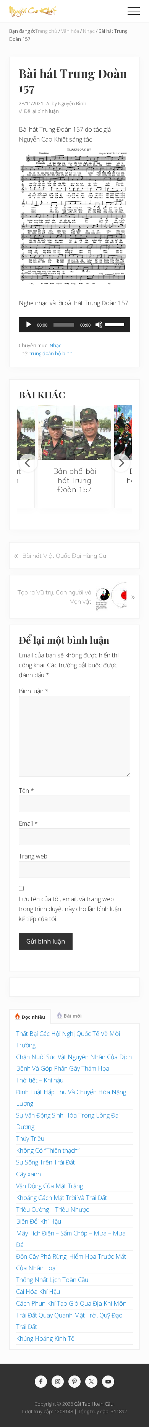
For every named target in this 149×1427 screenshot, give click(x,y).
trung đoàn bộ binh (51, 353)
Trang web (33, 856)
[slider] (115, 324)
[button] (133, 11)
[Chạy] (28, 325)
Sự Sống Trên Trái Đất (45, 1162)
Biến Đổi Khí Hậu (38, 1221)
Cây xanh (28, 1174)
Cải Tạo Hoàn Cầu (93, 1403)
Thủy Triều (30, 1138)
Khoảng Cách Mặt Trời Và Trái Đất (61, 1197)
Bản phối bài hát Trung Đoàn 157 (74, 480)
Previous (28, 463)
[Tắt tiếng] (99, 325)
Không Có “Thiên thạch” (47, 1150)
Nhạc (56, 345)
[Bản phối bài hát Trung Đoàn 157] (74, 432)
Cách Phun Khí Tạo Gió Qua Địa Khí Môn (71, 1303)
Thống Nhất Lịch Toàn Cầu (52, 1280)
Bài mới (73, 1016)
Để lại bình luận (41, 111)
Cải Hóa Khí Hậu (38, 1291)
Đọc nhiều (33, 1017)
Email (28, 823)
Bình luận (34, 691)
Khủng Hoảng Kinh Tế (45, 1338)
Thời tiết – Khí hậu (39, 1080)
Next (121, 463)
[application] (74, 324)
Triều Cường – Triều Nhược (52, 1209)
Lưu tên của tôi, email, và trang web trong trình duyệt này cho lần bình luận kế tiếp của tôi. (70, 909)
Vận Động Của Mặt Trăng (49, 1186)
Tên (26, 790)
